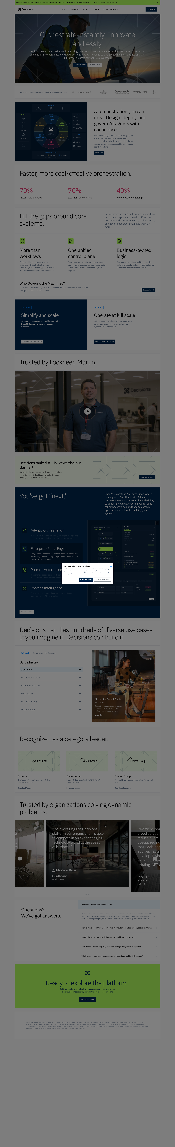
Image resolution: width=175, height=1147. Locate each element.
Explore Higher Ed (86, 579)
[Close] (111, 565)
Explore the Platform (102, 579)
